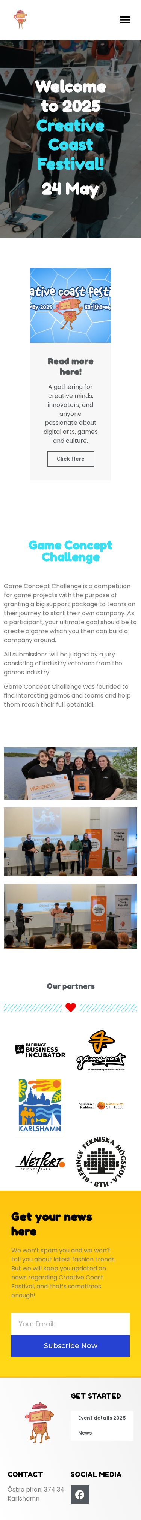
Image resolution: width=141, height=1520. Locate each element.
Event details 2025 (102, 1417)
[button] (125, 20)
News (85, 1432)
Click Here (71, 459)
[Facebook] (80, 1494)
